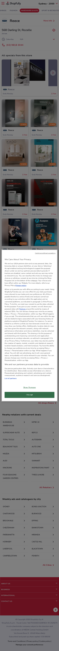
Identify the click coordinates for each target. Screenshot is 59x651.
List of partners (11, 378)
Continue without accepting (45, 253)
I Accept (29, 395)
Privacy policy (20, 285)
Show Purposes (29, 387)
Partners (22, 309)
